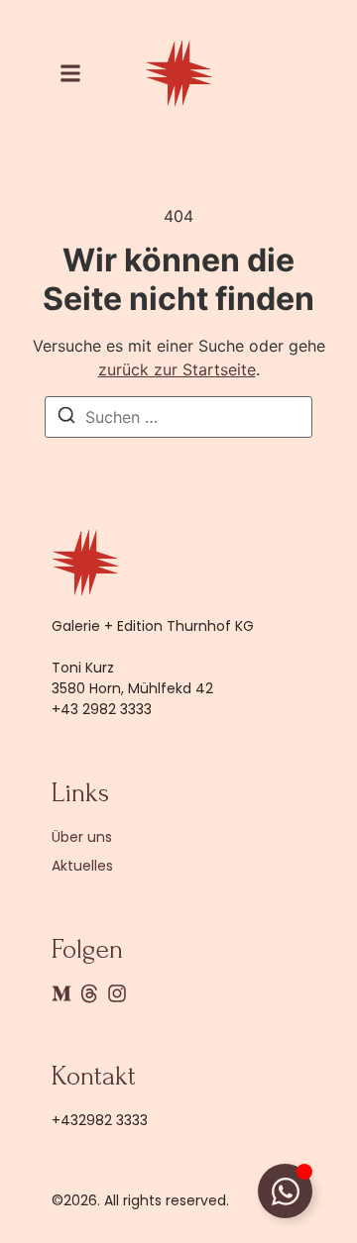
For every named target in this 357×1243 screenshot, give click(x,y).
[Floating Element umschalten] (285, 1191)
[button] (70, 73)
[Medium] (61, 993)
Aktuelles (82, 866)
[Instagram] (117, 993)
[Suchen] (66, 418)
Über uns (82, 837)
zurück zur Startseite (177, 369)
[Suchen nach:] (178, 417)
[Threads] (89, 993)
